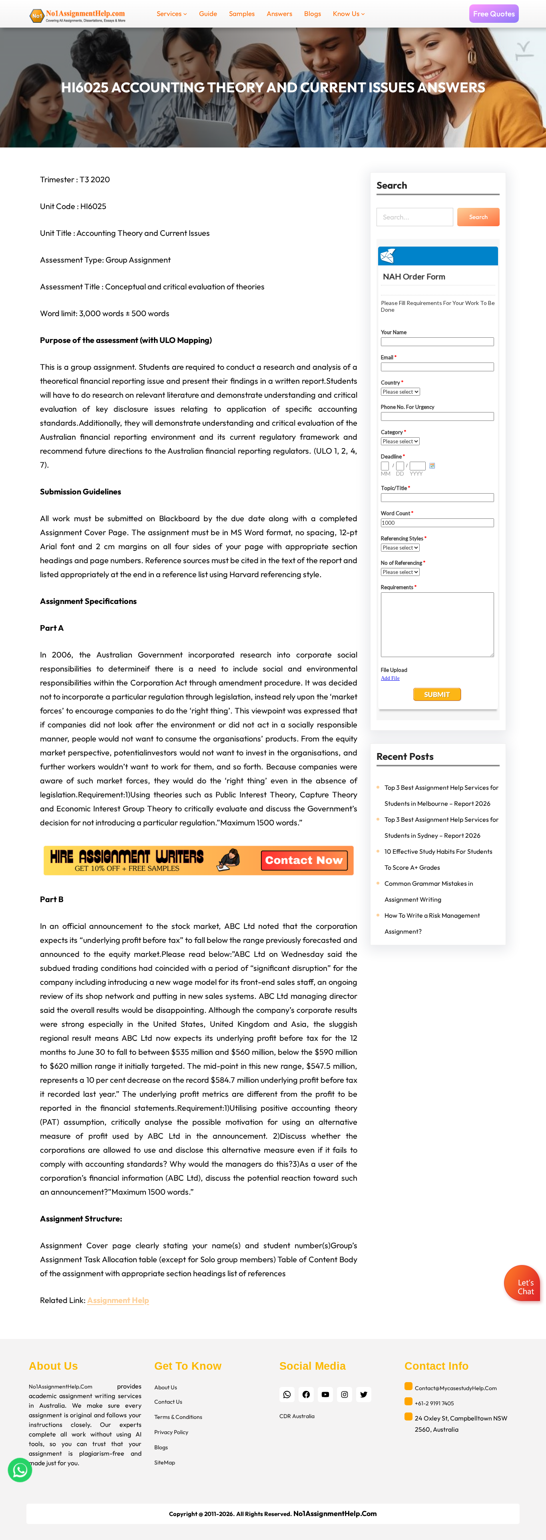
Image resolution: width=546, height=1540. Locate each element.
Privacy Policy (171, 1432)
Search (478, 217)
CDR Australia (297, 1416)
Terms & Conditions (178, 1416)
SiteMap (164, 1462)
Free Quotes (494, 13)
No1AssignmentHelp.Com (60, 1386)
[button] (523, 1284)
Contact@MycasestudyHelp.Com (456, 1388)
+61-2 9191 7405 (434, 1403)
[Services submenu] (185, 14)
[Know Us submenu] (363, 14)
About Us (165, 1387)
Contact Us (168, 1401)
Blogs (161, 1447)
